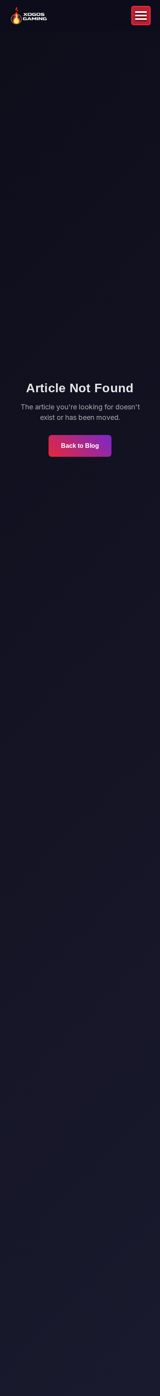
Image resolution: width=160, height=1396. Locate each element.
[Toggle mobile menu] (141, 15)
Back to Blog (80, 445)
